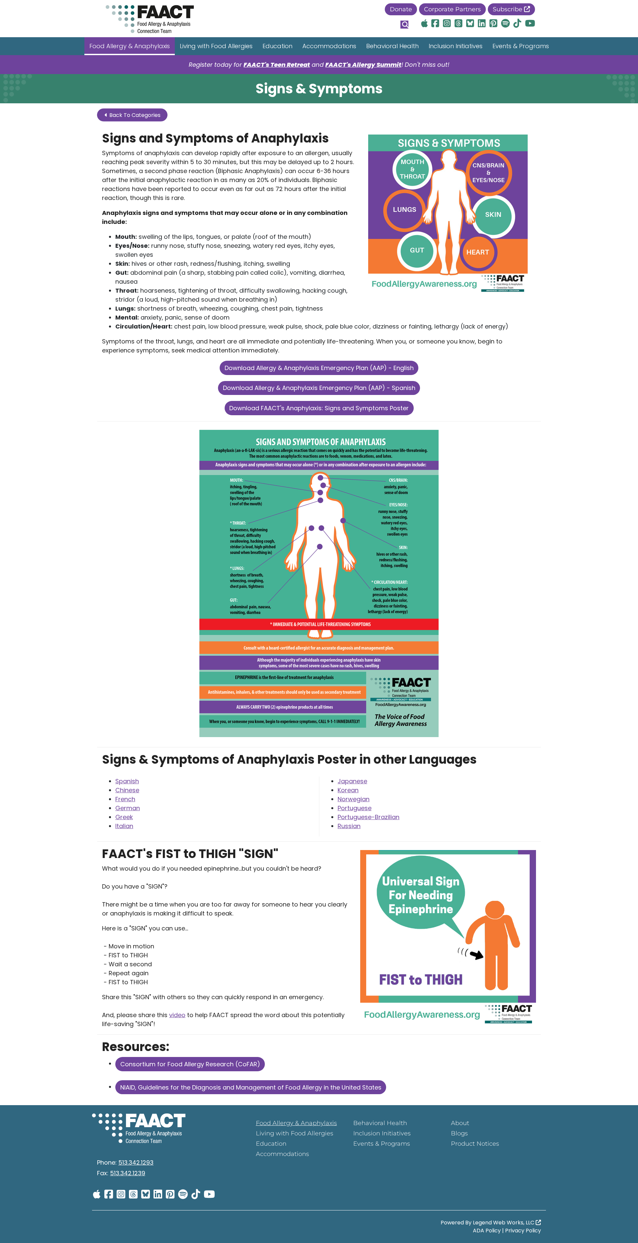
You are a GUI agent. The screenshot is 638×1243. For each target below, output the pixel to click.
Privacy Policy (523, 1230)
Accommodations (329, 46)
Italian (124, 826)
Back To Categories (134, 115)
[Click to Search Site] (404, 25)
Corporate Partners (452, 9)
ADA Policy (487, 1230)
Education (277, 46)
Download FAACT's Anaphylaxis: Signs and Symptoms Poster (319, 408)
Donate (401, 9)
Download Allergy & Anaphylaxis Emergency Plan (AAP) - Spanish (319, 388)
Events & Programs (520, 46)
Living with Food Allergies (216, 46)
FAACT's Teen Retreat (277, 64)
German (127, 808)
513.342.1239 (127, 1173)
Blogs (459, 1133)
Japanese (352, 781)
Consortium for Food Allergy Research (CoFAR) (190, 1064)
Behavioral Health (392, 46)
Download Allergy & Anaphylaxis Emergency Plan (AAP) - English (319, 368)
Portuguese (355, 808)
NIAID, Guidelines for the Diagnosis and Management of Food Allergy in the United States (250, 1087)
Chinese (127, 790)
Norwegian (354, 799)
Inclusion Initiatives (455, 46)
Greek (124, 817)
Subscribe (508, 9)
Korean (348, 790)
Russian (349, 826)
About (460, 1123)
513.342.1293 (136, 1162)
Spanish (127, 781)
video (177, 1015)
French (125, 799)
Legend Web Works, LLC (504, 1222)
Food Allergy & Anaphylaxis (129, 46)
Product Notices (475, 1143)
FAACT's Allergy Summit (363, 64)
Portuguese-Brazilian (368, 817)
